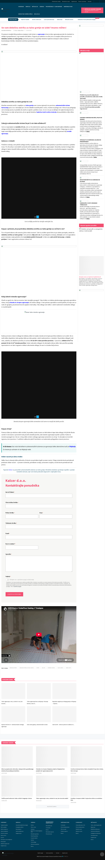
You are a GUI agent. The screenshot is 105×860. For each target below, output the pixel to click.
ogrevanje (41, 34)
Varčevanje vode (68, 6)
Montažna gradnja (35, 833)
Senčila (32, 840)
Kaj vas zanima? (10, 544)
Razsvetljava (18, 829)
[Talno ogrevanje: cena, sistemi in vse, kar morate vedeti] (13, 691)
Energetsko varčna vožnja (25, 14)
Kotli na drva (3, 835)
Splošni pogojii (17, 586)
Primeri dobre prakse (65, 827)
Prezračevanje (49, 833)
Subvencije (59, 19)
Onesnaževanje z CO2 (80, 825)
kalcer (43, 667)
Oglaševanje (74, 1)
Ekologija (37, 14)
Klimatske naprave (50, 831)
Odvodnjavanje (94, 835)
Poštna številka (10, 512)
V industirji (48, 827)
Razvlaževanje (49, 825)
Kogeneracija (3, 845)
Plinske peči (3, 841)
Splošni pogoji (40, 853)
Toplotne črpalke (25, 19)
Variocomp (68, 667)
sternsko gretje (51, 667)
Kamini (2, 837)
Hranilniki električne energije (22, 825)
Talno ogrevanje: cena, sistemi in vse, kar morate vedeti (52, 798)
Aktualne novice (69, 19)
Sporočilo (8, 554)
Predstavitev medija (56, 1)
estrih (37, 667)
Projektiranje (93, 837)
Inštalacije (35, 6)
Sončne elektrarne (36, 19)
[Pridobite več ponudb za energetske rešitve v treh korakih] (91, 240)
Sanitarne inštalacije (95, 831)
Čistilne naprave (64, 831)
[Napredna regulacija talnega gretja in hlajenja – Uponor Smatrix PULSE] (64, 691)
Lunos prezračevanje (49, 19)
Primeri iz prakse (4, 833)
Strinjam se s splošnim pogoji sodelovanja (22, 579)
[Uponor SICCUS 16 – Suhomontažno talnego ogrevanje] (13, 714)
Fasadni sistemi (34, 838)
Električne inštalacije (95, 829)
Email (7, 533)
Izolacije (32, 829)
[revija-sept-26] (91, 69)
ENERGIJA (28, 6)
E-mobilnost (79, 822)
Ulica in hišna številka (11, 502)
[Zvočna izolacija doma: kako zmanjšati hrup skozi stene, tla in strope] (86, 756)
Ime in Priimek (10, 492)
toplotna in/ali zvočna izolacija (46, 112)
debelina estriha (13, 667)
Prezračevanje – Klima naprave (54, 6)
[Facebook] (96, 1)
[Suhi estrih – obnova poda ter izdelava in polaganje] (64, 714)
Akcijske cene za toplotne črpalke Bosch (90, 277)
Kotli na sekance (4, 829)
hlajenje (72, 446)
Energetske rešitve (19, 827)
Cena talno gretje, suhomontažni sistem (37, 724)
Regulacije (93, 827)
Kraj (41, 512)
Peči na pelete (3, 827)
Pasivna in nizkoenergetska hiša (36, 831)
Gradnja (33, 822)
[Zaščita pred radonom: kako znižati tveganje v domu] (17, 786)
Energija (18, 822)
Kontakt (89, 1)
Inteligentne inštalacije (95, 833)
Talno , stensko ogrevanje (96, 825)
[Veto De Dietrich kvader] (91, 35)
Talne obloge (33, 842)
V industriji (63, 825)
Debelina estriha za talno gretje (27, 667)
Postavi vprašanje (82, 1)
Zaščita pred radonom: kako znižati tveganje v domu (16, 798)
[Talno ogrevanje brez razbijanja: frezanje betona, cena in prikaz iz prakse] (39, 691)
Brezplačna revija (66, 1)
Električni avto (79, 829)
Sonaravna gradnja (35, 844)
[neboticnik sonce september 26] (91, 314)
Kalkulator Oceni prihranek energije (87, 19)
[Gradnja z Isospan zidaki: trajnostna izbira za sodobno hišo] (86, 786)
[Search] (103, 2)
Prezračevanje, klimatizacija (50, 822)
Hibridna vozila (79, 831)
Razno (32, 846)
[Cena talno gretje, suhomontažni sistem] (39, 714)
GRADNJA (42, 6)
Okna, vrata (33, 827)
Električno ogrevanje (5, 843)
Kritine (32, 825)
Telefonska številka (11, 523)
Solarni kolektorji (4, 831)
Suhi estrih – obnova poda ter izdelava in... (63, 724)
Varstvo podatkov (49, 853)
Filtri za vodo (63, 829)
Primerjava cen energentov (6, 839)
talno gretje (30, 105)
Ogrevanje (21, 6)
